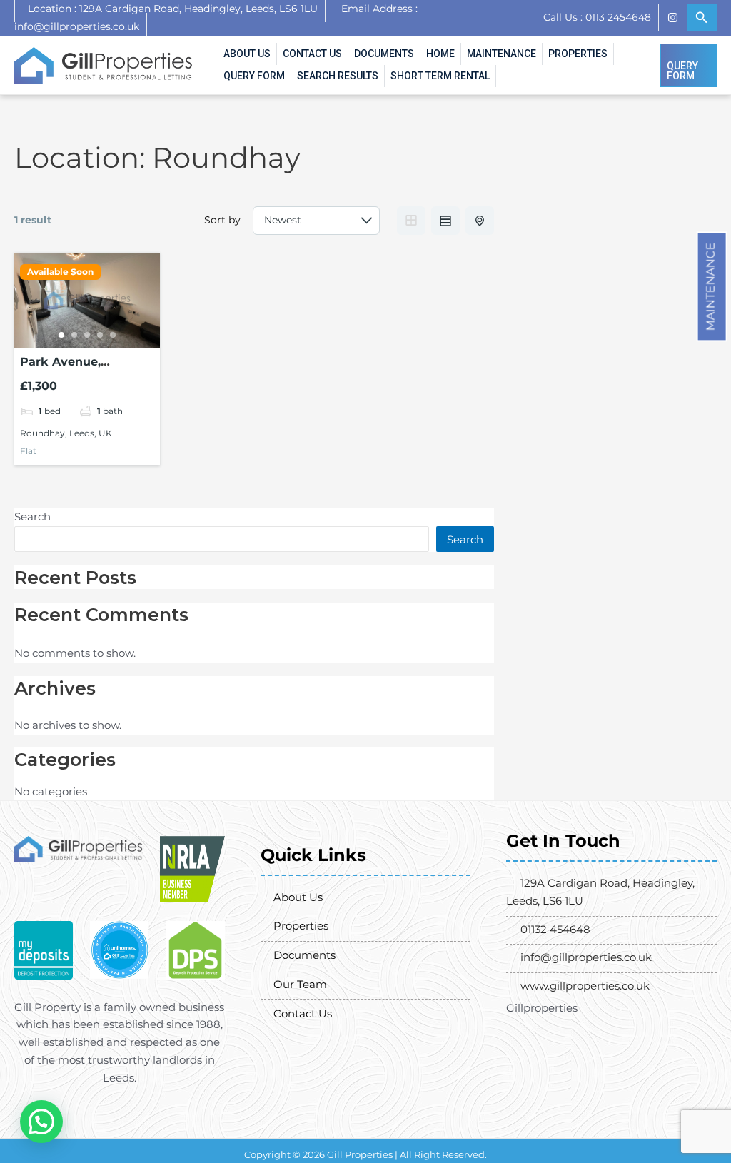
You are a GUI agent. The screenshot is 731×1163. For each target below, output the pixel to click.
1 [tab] (61, 335)
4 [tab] (100, 335)
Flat (28, 450)
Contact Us (312, 53)
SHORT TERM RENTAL (440, 75)
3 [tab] (87, 335)
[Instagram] (672, 17)
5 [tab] (113, 335)
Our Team (300, 984)
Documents (384, 53)
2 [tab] (74, 335)
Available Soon (60, 272)
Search (32, 516)
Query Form (254, 75)
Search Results (337, 75)
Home (440, 53)
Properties (578, 53)
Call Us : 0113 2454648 (597, 17)
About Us (247, 53)
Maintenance (710, 286)
